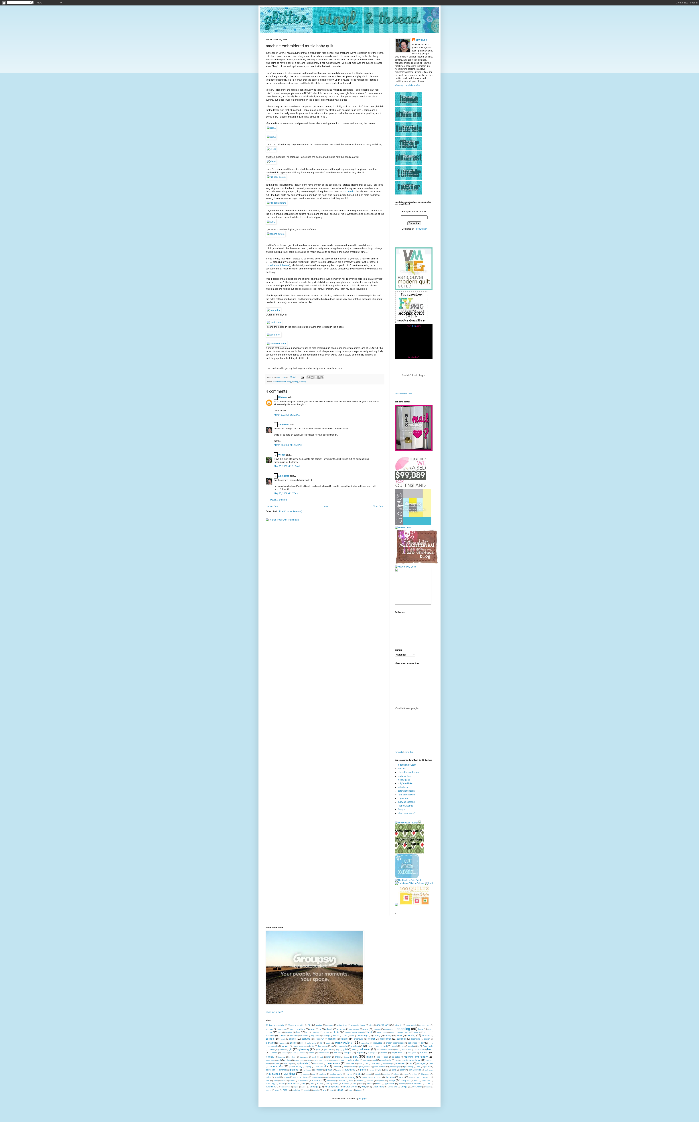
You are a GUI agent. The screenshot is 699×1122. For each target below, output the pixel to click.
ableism (319, 1025)
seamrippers (317, 1077)
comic (283, 1039)
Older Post (378, 506)
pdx (345, 1067)
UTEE (427, 1084)
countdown (319, 1039)
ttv (361, 1084)
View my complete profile (407, 85)
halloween (364, 1049)
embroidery (344, 1042)
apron (312, 1029)
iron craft (424, 1052)
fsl (418, 1046)
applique (301, 1029)
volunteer (417, 1087)
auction (377, 1029)
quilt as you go (414, 1070)
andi (291, 1029)
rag (313, 1074)
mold (268, 1064)
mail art (287, 1060)
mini (375, 1060)
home (293, 1053)
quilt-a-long (274, 1074)
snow (283, 1081)
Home (326, 506)
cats (345, 1035)
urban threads (414, 1084)
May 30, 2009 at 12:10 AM (287, 466)
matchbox (318, 1060)
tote (327, 1084)
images (347, 1052)
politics (294, 1069)
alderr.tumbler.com (407, 765)
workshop (296, 1090)
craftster (344, 1039)
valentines (271, 1086)
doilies (293, 1043)
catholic (336, 1036)
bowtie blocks (404, 1032)
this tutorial (349, 191)
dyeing (329, 1043)
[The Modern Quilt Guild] (408, 880)
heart (430, 1049)
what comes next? (407, 813)
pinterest (283, 1070)
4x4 (310, 1025)
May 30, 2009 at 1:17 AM (286, 493)
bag (271, 1032)
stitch (351, 1081)
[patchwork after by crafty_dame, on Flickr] (276, 343)
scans (286, 1077)
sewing (302, 381)
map (309, 1060)
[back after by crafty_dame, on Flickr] (273, 334)
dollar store (311, 1043)
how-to (337, 1053)
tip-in (319, 1083)
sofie (291, 1080)
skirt (268, 1080)
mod (397, 1060)
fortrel (394, 1046)
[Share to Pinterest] (322, 377)
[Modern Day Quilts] (405, 566)
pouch (329, 1070)
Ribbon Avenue (405, 806)
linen (337, 1057)
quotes (306, 1074)
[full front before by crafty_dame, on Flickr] (276, 177)
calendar (293, 1036)
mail (279, 1060)
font (377, 1046)
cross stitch (385, 1039)
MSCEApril (288, 1063)
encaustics (377, 1043)
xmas (340, 1089)
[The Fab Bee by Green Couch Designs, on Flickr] (403, 527)
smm (276, 1081)
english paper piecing (395, 1043)
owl (410, 1063)
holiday (285, 1053)
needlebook (318, 1064)
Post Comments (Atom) (290, 511)
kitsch (314, 1057)
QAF (380, 1070)
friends (411, 1046)
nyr (367, 1064)
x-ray (332, 1090)
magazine (270, 1060)
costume (306, 1039)
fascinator (322, 1046)
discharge (283, 1043)
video (304, 1087)
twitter (378, 1084)
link (355, 1056)
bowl (392, 1032)
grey (337, 1049)
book (370, 1032)
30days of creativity (296, 1025)
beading (288, 1032)
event (431, 1043)
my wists (399, 752)
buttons (282, 1035)
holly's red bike (405, 783)
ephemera (412, 1043)
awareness (388, 1029)
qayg (394, 1070)
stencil (342, 1080)
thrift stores (293, 1083)
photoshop (408, 1067)
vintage (314, 1086)
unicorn (402, 1084)
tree (354, 1084)
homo (302, 1053)
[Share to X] (315, 377)
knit (321, 1057)
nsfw (360, 1064)
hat (396, 1049)
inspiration (397, 1052)
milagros (366, 1060)
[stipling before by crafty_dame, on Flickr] (276, 234)
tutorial (369, 1084)
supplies (381, 1080)
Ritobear (282, 397)
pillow (427, 1066)
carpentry (315, 1036)
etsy (423, 1043)
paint (431, 1063)
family (311, 1046)
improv (360, 1052)
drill (320, 1043)
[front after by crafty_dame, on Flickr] (273, 310)
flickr (370, 1046)
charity (377, 1035)
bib (306, 1032)
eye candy (273, 1046)
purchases (350, 1070)
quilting (295, 381)
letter (328, 1057)
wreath (307, 1090)
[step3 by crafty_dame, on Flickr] (271, 149)
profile (338, 1070)
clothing (410, 1035)
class (399, 1035)
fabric (285, 1045)
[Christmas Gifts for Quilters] (409, 883)
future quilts (428, 1046)
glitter (318, 1049)
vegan (296, 1087)
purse (363, 1070)
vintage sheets (350, 1086)
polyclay (307, 1070)
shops (401, 1077)
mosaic (276, 1063)
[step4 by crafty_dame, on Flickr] (271, 161)
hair (353, 1049)
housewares (324, 1053)
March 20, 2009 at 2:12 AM (287, 415)
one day (375, 1063)
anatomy (269, 1029)
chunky (388, 1035)
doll (301, 1043)
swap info (406, 1080)
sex (380, 1077)
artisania (402, 768)
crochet (371, 1039)
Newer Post (272, 506)
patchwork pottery (406, 791)
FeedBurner (421, 229)
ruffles (268, 1077)
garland (281, 1049)
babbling (403, 1029)
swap (392, 1080)
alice (371, 1025)
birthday (315, 1032)
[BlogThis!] (312, 377)
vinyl (364, 1086)
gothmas (328, 1049)
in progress (373, 1053)
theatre (282, 1084)
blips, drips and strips (408, 772)
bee (298, 1032)
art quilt (329, 1029)
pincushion (270, 1070)
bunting (427, 1032)
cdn (352, 1036)
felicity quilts (404, 780)
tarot (416, 1081)
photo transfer (379, 1066)
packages (420, 1063)
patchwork (321, 1066)
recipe (359, 1074)
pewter (353, 1067)
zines (358, 1090)
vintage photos (332, 1086)
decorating (415, 1039)
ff (363, 1046)
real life (349, 1074)
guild (345, 1049)
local (386, 1057)
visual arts (392, 1087)
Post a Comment (278, 500)
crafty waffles (404, 776)
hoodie (311, 1053)
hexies (274, 1053)
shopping (390, 1077)
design (427, 1039)
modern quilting (411, 1060)
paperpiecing (295, 1066)
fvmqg (272, 1049)
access (329, 1025)
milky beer (403, 787)
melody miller (353, 1060)
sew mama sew (337, 1077)
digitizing (270, 1043)
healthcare (419, 1049)
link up (369, 1057)
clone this (408, 752)
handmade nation (384, 1049)
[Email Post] (302, 377)
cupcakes (401, 1039)
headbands (406, 1049)
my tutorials (302, 1063)
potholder (318, 1070)
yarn (351, 1090)
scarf (295, 1077)
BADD (430, 1029)
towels (335, 1084)
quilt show (429, 1070)
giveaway (304, 1049)
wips (285, 1090)
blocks (336, 1032)
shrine (411, 1077)
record (377, 1074)
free (402, 1046)
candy (304, 1035)
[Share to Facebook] (319, 377)
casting (325, 1035)
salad (277, 1077)
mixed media (385, 1060)
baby (420, 1029)
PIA (418, 1066)
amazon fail (411, 1025)
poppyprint (403, 798)
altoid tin (398, 1025)
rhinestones (426, 1074)
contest (292, 1039)
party (309, 1067)
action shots (342, 1025)
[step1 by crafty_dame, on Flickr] (271, 127)
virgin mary (378, 1086)
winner (268, 1090)
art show (341, 1029)
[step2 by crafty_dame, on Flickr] (271, 136)
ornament (400, 1063)
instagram (412, 1053)
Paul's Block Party (406, 794)
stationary (331, 1081)
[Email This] (308, 377)
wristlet (316, 1090)
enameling (365, 1043)
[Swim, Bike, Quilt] (414, 905)
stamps (316, 1080)
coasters (426, 1035)
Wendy (281, 455)
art (320, 1029)
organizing (387, 1063)
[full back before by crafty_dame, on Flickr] (276, 202)
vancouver (285, 1087)
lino (378, 1057)
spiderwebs (303, 1080)
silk (418, 1077)
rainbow (322, 1074)
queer (402, 1070)
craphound (358, 1039)
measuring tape (337, 1060)
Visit (403, 394)
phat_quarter (364, 1067)
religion (397, 1074)
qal (386, 1070)
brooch (417, 1032)
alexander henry (358, 1025)
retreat (405, 1074)
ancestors (281, 1029)
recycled (386, 1074)
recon (368, 1074)
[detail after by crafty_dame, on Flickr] (274, 322)
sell (326, 1077)
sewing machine (368, 1077)
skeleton (426, 1077)
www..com (414, 326)
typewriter (389, 1083)
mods (428, 1060)
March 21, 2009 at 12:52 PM (288, 445)
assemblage (354, 1029)
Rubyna (402, 809)
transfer (345, 1084)
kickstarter (304, 1057)
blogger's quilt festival (354, 1032)
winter (277, 1090)
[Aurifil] (429, 883)
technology (270, 1084)
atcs (365, 1029)
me (326, 1060)
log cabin (396, 1057)
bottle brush (382, 1032)
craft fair (332, 1039)
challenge (363, 1035)
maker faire (299, 1060)
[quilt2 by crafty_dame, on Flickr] (271, 221)
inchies (384, 1053)
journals (281, 1057)
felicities (355, 1046)
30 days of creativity (275, 1025)
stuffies (370, 1080)
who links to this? (274, 1012)
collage (270, 1038)
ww (324, 1090)
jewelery (270, 1057)
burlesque (270, 1035)
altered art (382, 1024)
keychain (292, 1057)
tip (312, 1084)
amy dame (283, 424)
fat (332, 1046)
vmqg (404, 1086)
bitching (326, 1032)
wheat (428, 1087)
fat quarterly (341, 1046)
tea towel (426, 1080)
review (414, 1074)
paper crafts (276, 1066)
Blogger (363, 1098)
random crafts (336, 1074)
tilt (304, 1083)
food (384, 1046)
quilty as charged (406, 802)
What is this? (413, 357)
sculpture (304, 1077)
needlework (333, 1063)
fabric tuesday (300, 1046)
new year (350, 1063)
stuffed (360, 1081)
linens (346, 1057)
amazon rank (425, 1025)
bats (280, 1032)
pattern (336, 1066)
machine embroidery (282, 381)
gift (290, 1049)
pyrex (372, 1070)
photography (395, 1066)
